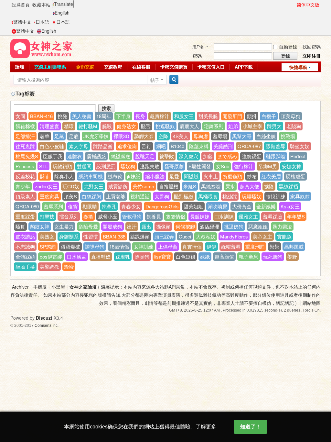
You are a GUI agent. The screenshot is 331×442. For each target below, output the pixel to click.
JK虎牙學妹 (96, 136)
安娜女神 (291, 166)
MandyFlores (234, 236)
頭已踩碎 (164, 236)
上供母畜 (167, 246)
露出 (146, 226)
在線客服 (141, 66)
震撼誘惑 (96, 156)
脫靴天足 (145, 156)
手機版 (40, 286)
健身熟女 (126, 126)
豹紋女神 (39, 226)
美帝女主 (262, 236)
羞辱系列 (53, 206)
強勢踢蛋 (251, 156)
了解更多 (206, 426)
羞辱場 (220, 136)
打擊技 (47, 216)
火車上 (210, 176)
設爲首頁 (21, 4)
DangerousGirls (162, 206)
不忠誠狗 (25, 246)
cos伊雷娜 (51, 256)
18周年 (103, 116)
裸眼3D (121, 136)
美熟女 (47, 236)
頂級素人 (25, 196)
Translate (63, 4)
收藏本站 (41, 4)
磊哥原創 (174, 166)
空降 (163, 136)
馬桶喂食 (208, 196)
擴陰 (269, 186)
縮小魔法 (155, 176)
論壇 (19, 66)
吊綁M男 (267, 166)
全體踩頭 (25, 256)
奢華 (44, 136)
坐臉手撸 (25, 266)
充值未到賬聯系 (50, 66)
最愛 (174, 176)
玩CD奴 (70, 186)
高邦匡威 (294, 246)
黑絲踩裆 (288, 186)
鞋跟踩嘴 (275, 156)
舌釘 (146, 146)
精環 (69, 126)
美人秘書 (81, 116)
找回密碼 (312, 46)
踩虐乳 (122, 256)
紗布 (252, 176)
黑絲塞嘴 (210, 186)
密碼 (197, 55)
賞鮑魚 (284, 236)
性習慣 (90, 236)
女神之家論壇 (83, 286)
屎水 (230, 186)
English (62, 12)
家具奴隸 (300, 196)
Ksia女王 (290, 206)
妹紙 (205, 256)
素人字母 (78, 146)
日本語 (42, 21)
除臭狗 (142, 256)
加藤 (208, 156)
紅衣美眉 (271, 176)
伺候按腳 (185, 226)
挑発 (62, 116)
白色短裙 (185, 256)
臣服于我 (52, 156)
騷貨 (20, 226)
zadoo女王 (46, 186)
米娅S (189, 186)
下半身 (123, 116)
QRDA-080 (27, 206)
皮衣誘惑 (25, 236)
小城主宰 (252, 126)
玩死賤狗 (273, 256)
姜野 (292, 256)
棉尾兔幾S (27, 156)
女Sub (222, 166)
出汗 (132, 226)
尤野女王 (93, 186)
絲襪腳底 (120, 156)
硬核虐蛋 (295, 176)
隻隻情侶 (175, 216)
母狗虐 (200, 136)
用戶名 (198, 46)
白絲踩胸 (91, 196)
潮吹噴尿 (217, 206)
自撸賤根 (168, 186)
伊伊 (211, 246)
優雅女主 (248, 216)
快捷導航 (298, 67)
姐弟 (233, 126)
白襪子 (269, 116)
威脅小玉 (107, 216)
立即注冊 (312, 55)
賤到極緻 (183, 196)
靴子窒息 (248, 256)
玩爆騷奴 (251, 196)
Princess (25, 166)
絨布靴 (115, 176)
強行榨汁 (243, 166)
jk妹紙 (133, 176)
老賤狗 (293, 126)
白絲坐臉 (266, 136)
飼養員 (153, 216)
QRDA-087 (249, 146)
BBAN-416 (41, 116)
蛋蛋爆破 (70, 246)
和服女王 (184, 116)
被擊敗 (166, 156)
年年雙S (296, 216)
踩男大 (274, 126)
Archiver (20, 286)
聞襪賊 (191, 176)
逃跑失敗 (149, 166)
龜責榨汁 (159, 116)
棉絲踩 (229, 196)
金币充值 (85, 66)
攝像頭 (163, 226)
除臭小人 (64, 176)
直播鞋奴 (101, 256)
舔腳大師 (144, 136)
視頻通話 (140, 196)
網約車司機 (91, 176)
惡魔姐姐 (258, 226)
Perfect (297, 156)
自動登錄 (288, 46)
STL (43, 166)
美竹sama (143, 186)
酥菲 (44, 176)
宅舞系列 (213, 126)
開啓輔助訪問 (293, 4)
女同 (20, 116)
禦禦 (274, 246)
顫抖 (252, 116)
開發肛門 (232, 116)
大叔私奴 (205, 236)
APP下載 (244, 66)
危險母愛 (88, 226)
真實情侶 (192, 246)
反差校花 (25, 176)
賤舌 (146, 126)
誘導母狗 (94, 246)
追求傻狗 (127, 146)
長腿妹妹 (199, 216)
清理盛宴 (49, 126)
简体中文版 (308, 4)
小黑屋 (58, 286)
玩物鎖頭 (62, 166)
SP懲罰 (48, 246)
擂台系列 (69, 216)
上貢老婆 (115, 196)
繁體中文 (22, 21)
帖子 (154, 80)
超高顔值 (224, 256)
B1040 (177, 146)
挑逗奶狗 (233, 226)
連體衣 (74, 156)
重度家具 (49, 196)
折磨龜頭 (232, 176)
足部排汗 (25, 136)
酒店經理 (209, 226)
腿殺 (107, 126)
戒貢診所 (118, 186)
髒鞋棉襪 (25, 126)
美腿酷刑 (223, 146)
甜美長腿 (208, 116)
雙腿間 (84, 166)
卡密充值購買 (173, 66)
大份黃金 (241, 206)
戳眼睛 (89, 206)
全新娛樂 (266, 206)
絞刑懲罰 (106, 166)
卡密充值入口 (211, 66)
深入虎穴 (188, 156)
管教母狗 (132, 216)
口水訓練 (224, 216)
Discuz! (44, 318)
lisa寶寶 (162, 256)
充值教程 (113, 66)
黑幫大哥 (241, 136)
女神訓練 (143, 246)
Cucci (185, 236)
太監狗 (162, 196)
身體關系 (69, 236)
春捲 (88, 216)
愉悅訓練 (275, 196)
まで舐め (227, 156)
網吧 (161, 146)
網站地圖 (312, 303)
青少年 (23, 186)
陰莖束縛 (198, 146)
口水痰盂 (76, 256)
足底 (74, 136)
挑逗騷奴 (165, 126)
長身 (140, 116)
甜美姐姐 (193, 206)
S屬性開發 (199, 166)
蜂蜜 (69, 266)
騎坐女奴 (299, 146)
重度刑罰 (255, 246)
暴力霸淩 (282, 226)
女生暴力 (64, 226)
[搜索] (173, 79)
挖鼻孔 (109, 206)
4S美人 (180, 136)
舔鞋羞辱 (275, 146)
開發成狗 (112, 226)
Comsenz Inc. (47, 325)
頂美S (70, 196)
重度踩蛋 (25, 216)
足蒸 (59, 136)
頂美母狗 (290, 116)
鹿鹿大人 (189, 126)
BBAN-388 (114, 236)
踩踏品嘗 (102, 146)
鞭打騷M (88, 126)
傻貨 (73, 206)
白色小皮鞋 (52, 146)
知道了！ (250, 426)
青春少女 (131, 206)
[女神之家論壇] (41, 48)
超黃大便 (249, 186)
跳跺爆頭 (140, 236)
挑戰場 (288, 136)
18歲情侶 (119, 246)
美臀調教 (49, 266)
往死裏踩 (25, 146)
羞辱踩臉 (272, 216)
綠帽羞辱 (230, 246)
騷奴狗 (128, 166)
